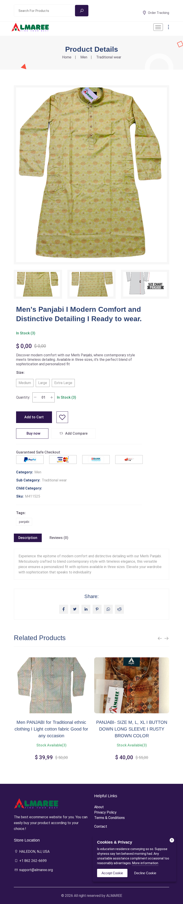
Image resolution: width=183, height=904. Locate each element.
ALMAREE (114, 895)
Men (83, 57)
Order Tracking (158, 13)
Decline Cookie (145, 873)
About (99, 807)
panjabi (24, 522)
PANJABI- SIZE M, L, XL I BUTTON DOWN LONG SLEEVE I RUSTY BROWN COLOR (51, 729)
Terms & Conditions (109, 818)
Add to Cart (34, 417)
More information (145, 863)
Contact (100, 826)
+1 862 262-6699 (32, 861)
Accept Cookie (112, 873)
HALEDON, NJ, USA (34, 851)
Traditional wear (108, 57)
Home (66, 57)
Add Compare (75, 433)
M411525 (32, 496)
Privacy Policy (105, 812)
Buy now (33, 433)
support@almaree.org (35, 870)
